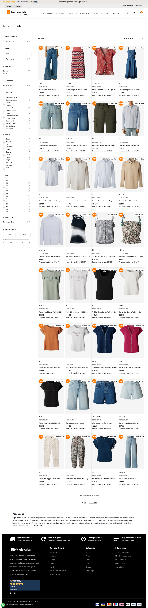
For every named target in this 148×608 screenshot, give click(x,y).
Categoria (9, 81)
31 (7, 199)
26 (7, 186)
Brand (7, 49)
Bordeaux (9, 147)
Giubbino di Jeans (12, 116)
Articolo (8, 93)
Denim (8, 154)
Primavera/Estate (9, 222)
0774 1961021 (138, 6)
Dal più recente (128, 38)
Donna (5, 71)
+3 (100, 417)
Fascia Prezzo (10, 229)
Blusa (8, 103)
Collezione (9, 217)
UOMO (18, 6)
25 (7, 183)
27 (7, 188)
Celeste (8, 152)
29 (7, 193)
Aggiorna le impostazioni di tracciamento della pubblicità (20, 604)
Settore (8, 66)
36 (7, 209)
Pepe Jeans (10, 59)
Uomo (5, 73)
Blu (7, 144)
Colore (8, 134)
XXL (122, 194)
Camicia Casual (11, 108)
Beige (8, 139)
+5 (46, 83)
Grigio (8, 160)
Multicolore (9, 165)
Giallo (8, 157)
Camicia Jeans (11, 110)
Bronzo (8, 149)
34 (7, 206)
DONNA (9, 6)
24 (7, 180)
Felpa (8, 113)
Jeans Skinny (10, 126)
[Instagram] (15, 593)
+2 (127, 472)
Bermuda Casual (11, 97)
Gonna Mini (10, 121)
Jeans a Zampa (11, 123)
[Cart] (140, 14)
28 (7, 191)
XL (40, 194)
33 (7, 204)
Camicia (8, 105)
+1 (99, 83)
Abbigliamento (8, 85)
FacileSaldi (38, 526)
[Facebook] (10, 593)
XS (66, 83)
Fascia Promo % (11, 37)
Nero (7, 168)
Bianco (8, 141)
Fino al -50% (10, 41)
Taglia (7, 176)
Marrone (9, 162)
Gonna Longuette (12, 118)
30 (7, 196)
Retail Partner (38, 601)
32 (7, 201)
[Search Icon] (127, 13)
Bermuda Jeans (11, 100)
